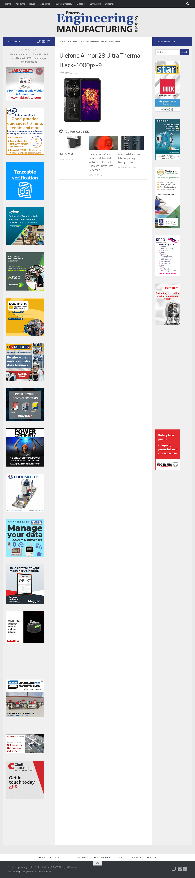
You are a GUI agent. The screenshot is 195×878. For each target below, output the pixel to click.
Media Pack (45, 3)
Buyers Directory (63, 3)
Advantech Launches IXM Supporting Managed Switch (129, 158)
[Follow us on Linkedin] (48, 41)
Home (8, 3)
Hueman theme (44, 872)
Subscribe (110, 3)
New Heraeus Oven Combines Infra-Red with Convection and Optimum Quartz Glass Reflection (101, 162)
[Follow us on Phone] (39, 41)
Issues (32, 3)
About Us (20, 3)
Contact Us (95, 3)
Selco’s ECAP (66, 154)
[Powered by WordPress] (19, 872)
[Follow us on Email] (43, 41)
